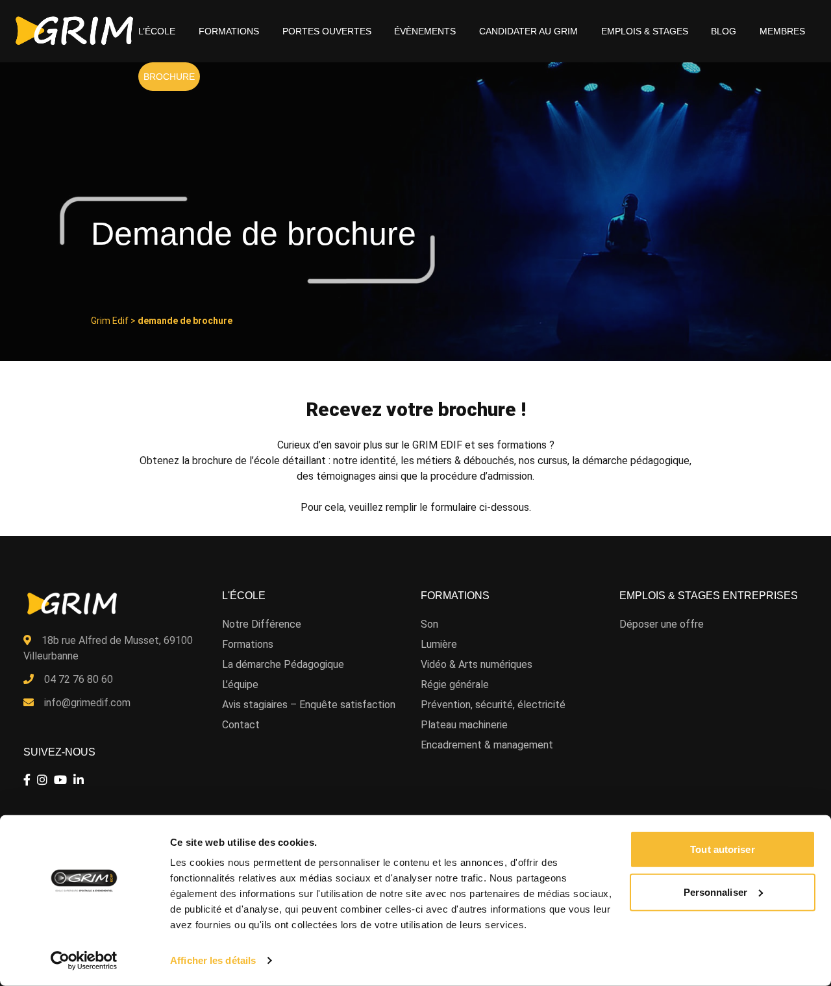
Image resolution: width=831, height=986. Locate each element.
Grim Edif (110, 320)
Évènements (425, 31)
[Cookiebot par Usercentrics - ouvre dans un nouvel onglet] (84, 960)
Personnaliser (715, 891)
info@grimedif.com (87, 702)
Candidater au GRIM (528, 31)
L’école (156, 31)
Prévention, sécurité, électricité (493, 704)
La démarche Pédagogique (283, 664)
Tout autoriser (722, 849)
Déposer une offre (661, 624)
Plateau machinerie (464, 725)
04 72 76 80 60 (78, 679)
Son (429, 624)
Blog (723, 31)
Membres (782, 31)
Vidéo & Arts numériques (476, 664)
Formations (229, 31)
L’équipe (240, 684)
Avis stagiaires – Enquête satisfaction (308, 704)
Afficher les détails (213, 960)
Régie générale (455, 684)
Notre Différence (261, 624)
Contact (241, 725)
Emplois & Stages (644, 31)
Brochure (169, 76)
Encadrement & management (487, 745)
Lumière (439, 644)
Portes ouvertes (326, 31)
